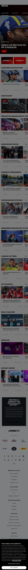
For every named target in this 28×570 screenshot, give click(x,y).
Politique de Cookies (16, 560)
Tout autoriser (14, 567)
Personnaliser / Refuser (14, 563)
